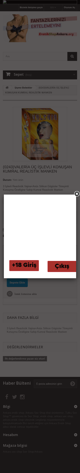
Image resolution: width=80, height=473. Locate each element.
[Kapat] (77, 194)
